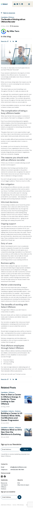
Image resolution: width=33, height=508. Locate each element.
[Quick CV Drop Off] (15, 4)
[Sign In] (22, 4)
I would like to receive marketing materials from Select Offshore (15, 455)
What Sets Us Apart (23, 485)
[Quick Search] (19, 4)
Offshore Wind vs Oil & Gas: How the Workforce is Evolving (11, 432)
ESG (18, 483)
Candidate (4, 17)
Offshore (11, 17)
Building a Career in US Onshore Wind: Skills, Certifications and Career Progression (11, 416)
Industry (11, 411)
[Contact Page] (17, 4)
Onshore (18, 411)
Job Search (4, 485)
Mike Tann (14, 31)
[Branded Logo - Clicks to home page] (4, 4)
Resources (4, 483)
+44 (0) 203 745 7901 (17, 469)
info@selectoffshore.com (18, 467)
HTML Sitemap (20, 504)
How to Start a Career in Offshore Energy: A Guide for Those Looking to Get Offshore (11, 399)
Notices (14, 504)
